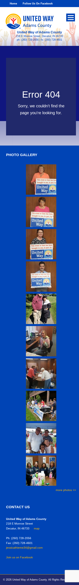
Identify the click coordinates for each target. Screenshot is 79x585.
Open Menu (70, 17)
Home (13, 3)
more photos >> (66, 490)
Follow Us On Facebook (38, 3)
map (37, 528)
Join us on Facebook (19, 557)
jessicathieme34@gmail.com (24, 547)
